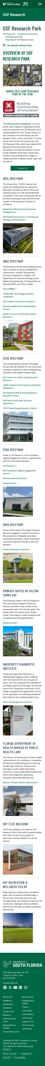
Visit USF (7, 1057)
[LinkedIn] (20, 987)
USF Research (14, 14)
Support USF (27, 1021)
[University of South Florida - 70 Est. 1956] (15, 4)
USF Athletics (28, 1014)
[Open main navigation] (40, 4)
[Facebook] (5, 987)
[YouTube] (15, 987)
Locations (7, 1007)
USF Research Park (14, 37)
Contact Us (22, 168)
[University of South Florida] (22, 963)
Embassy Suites (10, 623)
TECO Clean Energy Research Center (20, 408)
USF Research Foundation (19, 124)
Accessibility (20, 1057)
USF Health (27, 1010)
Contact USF (26, 1053)
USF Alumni (27, 1018)
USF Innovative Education (15, 478)
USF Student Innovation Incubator (19, 301)
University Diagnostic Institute (17, 702)
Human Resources (11, 1031)
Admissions (8, 1004)
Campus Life (8, 1011)
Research (7, 1015)
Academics (7, 1000)
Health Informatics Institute (16, 549)
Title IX (25, 1007)
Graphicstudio (10, 483)
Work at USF (27, 997)
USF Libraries (28, 1025)
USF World (26, 1028)
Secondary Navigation (17, 45)
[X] (10, 987)
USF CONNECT (9, 289)
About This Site (10, 1053)
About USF (7, 997)
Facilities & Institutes (28, 34)
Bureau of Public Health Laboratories (20, 782)
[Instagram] (26, 987)
